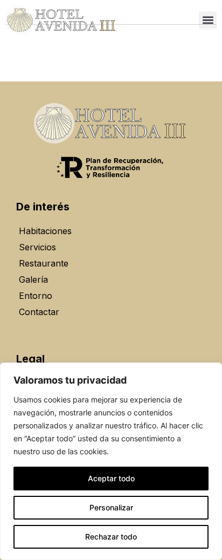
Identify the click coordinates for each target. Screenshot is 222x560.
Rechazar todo (111, 536)
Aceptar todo (111, 478)
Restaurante (43, 263)
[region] (111, 461)
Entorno (35, 295)
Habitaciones (45, 231)
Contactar (39, 311)
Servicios (37, 247)
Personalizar (111, 507)
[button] (208, 20)
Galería (33, 279)
